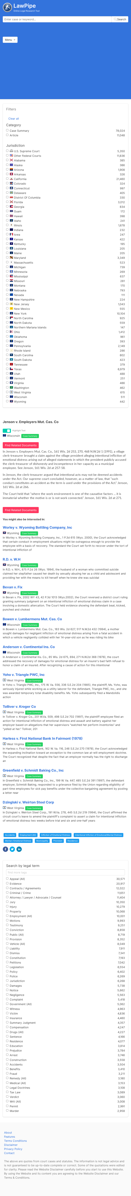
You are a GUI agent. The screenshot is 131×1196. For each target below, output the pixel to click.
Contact (9, 1153)
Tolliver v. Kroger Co (19, 707)
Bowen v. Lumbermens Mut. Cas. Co (32, 619)
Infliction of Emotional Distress (55, 835)
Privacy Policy (13, 1149)
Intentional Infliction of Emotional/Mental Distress (98, 835)
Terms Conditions (15, 1140)
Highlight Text (18, 430)
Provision (57, 840)
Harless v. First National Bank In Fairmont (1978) (43, 738)
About (8, 1132)
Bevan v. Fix (12, 587)
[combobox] (65, 19)
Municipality (42, 840)
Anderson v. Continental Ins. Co (29, 647)
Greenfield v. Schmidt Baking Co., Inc (33, 770)
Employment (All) (28, 835)
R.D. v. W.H (11, 559)
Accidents (10, 835)
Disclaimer (11, 1145)
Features (9, 1136)
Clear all (13, 118)
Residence (73, 840)
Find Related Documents (21, 445)
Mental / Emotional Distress (18, 840)
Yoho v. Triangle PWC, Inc (24, 675)
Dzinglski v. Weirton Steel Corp (28, 802)
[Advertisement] (65, 71)
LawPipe (24, 5)
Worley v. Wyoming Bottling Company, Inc (37, 527)
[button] (5, 849)
